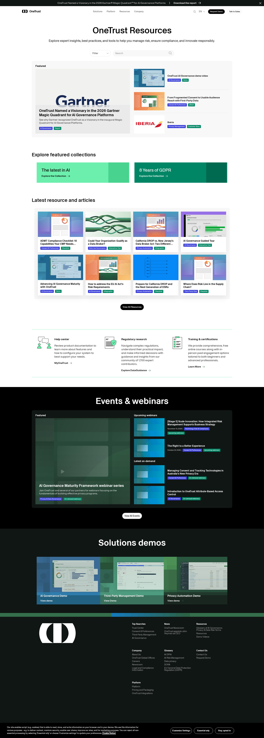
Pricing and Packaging (143, 690)
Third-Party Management (144, 635)
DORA (167, 664)
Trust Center (138, 628)
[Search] (170, 53)
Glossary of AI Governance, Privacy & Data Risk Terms (209, 629)
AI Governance (139, 638)
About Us (136, 654)
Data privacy (170, 661)
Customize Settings (181, 730)
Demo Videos (202, 637)
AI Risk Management (174, 658)
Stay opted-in (224, 730)
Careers (136, 661)
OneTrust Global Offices (143, 658)
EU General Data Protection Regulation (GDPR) (177, 669)
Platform (136, 686)
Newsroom (137, 664)
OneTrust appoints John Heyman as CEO (175, 632)
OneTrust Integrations (142, 693)
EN (200, 11)
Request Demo (203, 658)
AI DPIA (168, 654)
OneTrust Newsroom (174, 628)
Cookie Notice (109, 733)
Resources (201, 633)
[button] (261, 3)
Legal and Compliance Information (143, 669)
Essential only (203, 730)
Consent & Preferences (143, 631)
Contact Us (201, 654)
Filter (95, 53)
